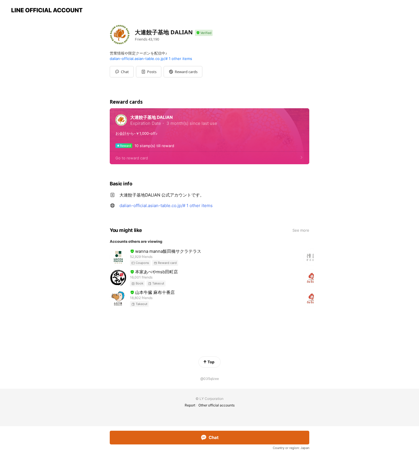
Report (190, 405)
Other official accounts (216, 405)
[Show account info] (204, 33)
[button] (148, 71)
